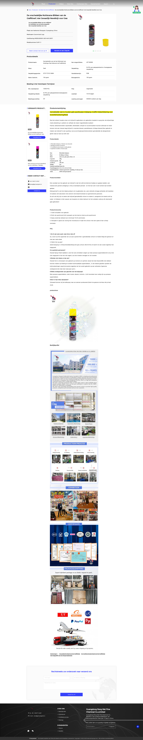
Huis (30, 10)
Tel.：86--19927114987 (35, 713)
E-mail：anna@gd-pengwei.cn (37, 716)
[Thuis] (33, 3)
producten (35, 10)
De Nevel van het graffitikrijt (46, 10)
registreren (112, 726)
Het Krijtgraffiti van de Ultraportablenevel (61, 655)
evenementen (95, 4)
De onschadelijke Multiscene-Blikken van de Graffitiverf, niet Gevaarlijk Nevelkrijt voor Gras (36, 134)
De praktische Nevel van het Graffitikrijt (69, 654)
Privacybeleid (32, 738)
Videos (61, 4)
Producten (52, 4)
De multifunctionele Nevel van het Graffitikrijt (93, 654)
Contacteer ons (82, 4)
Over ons (70, 4)
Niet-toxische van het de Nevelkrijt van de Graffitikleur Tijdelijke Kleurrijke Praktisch (37, 165)
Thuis (43, 4)
